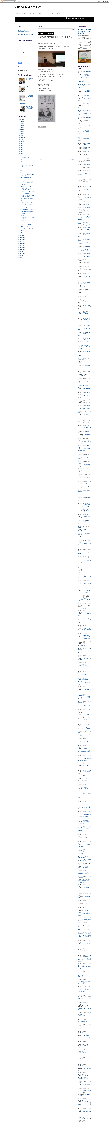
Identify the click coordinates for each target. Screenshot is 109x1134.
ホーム (56, 159)
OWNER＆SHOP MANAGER (24, 36)
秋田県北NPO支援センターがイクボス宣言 (27, 175)
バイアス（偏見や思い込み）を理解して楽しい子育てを (84, 175)
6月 (21, 147)
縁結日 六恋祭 (86, 477)
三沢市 (79, 725)
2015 (20, 241)
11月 (22, 137)
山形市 (88, 143)
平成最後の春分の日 (25, 179)
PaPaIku (85, 1027)
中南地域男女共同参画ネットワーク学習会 (84, 830)
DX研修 (85, 148)
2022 (20, 127)
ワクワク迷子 (23, 163)
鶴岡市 (88, 233)
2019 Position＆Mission (25, 177)
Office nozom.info (28, 7)
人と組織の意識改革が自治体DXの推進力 (84, 132)
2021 (20, 129)
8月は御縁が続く (23, 103)
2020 (20, 131)
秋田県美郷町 (81, 695)
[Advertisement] (56, 144)
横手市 (88, 332)
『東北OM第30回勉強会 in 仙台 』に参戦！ (84, 807)
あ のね (89, 986)
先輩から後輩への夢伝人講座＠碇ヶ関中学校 (29, 107)
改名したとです (24, 159)
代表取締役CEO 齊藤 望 (23, 31)
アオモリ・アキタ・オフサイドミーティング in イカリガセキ (84, 619)
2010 (20, 251)
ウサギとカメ (23, 222)
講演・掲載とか (20, 21)
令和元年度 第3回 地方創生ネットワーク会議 (84, 545)
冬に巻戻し (23, 172)
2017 (20, 237)
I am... (22, 18)
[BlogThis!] (41, 127)
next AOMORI (82, 312)
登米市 (88, 305)
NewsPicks (81, 81)
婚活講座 (85, 479)
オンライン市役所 (85, 440)
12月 (22, 135)
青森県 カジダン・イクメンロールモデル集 (84, 1026)
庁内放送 (85, 471)
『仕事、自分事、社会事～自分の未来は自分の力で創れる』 (84, 960)
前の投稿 (72, 159)
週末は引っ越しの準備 (25, 224)
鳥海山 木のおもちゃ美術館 (26, 198)
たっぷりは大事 (24, 220)
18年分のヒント (24, 226)
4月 (21, 151)
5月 (21, 149)
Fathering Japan (37, 18)
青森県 (79, 463)
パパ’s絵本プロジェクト (83, 345)
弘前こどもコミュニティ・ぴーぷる (76, 18)
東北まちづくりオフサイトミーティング (84, 298)
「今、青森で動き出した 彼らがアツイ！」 (84, 991)
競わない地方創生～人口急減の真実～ (84, 981)
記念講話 (85, 608)
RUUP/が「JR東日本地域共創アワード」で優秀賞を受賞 (84, 31)
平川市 (88, 575)
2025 (20, 121)
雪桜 (21, 161)
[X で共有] (42, 127)
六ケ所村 (81, 476)
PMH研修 (85, 144)
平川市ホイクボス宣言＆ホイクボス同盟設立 (84, 780)
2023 (20, 126)
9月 (21, 141)
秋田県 (88, 318)
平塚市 (88, 159)
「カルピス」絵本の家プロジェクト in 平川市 (27, 196)
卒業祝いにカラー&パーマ (26, 215)
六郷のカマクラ (24, 200)
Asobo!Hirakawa (85, 635)
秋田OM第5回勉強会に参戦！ (27, 209)
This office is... (29, 18)
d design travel (62, 18)
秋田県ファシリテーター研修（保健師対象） (84, 321)
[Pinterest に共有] (45, 127)
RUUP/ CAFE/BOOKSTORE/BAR (25, 34)
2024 (20, 123)
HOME (17, 18)
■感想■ (80, 219)
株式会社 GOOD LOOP (23, 30)
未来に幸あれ (23, 170)
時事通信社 (86, 982)
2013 (20, 245)
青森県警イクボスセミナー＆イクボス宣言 (84, 191)
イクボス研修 (87, 205)
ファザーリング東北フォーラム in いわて (84, 571)
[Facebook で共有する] (44, 127)
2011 (20, 249)
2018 (20, 235)
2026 (20, 119)
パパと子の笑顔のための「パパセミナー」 (84, 450)
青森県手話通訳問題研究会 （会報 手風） (84, 934)
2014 (20, 243)
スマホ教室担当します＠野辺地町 (29, 96)
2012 (20, 247)
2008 (20, 255)
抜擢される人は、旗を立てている (84, 998)
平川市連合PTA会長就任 (85, 1021)
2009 (20, 253)
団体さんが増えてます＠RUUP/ (29, 79)
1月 (21, 232)
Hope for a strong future (25, 186)
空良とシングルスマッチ (26, 208)
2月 (21, 230)
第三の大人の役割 (87, 1090)
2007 (20, 257)
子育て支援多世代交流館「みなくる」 (84, 483)
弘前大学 (80, 542)
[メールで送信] (39, 127)
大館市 (88, 90)
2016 (20, 239)
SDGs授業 (81, 375)
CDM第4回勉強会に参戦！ (26, 202)
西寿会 (88, 497)
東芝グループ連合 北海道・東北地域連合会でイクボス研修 (84, 630)
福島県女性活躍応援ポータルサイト (84, 703)
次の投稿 (40, 159)
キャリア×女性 (86, 256)
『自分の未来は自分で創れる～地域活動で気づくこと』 (84, 937)
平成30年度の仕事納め (25, 157)
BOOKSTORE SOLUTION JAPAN (50, 18)
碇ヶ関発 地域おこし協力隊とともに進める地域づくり (27, 189)
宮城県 (88, 425)
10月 (22, 139)
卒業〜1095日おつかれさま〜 (27, 228)
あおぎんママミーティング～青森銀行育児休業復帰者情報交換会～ (27, 183)
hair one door (29, 86)
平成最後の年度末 (24, 155)
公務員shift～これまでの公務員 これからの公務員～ (84, 599)
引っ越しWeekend (24, 193)
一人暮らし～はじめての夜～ (27, 191)
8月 (21, 143)
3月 (21, 153)
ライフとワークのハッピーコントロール (84, 797)
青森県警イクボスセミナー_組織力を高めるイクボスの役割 (84, 76)
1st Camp (85, 622)
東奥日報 (80, 895)
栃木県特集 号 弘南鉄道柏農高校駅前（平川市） (84, 1104)
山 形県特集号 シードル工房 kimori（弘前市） (84, 1037)
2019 (20, 133)
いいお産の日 (87, 225)
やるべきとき (23, 168)
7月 (21, 145)
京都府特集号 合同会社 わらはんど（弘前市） (84, 1008)
